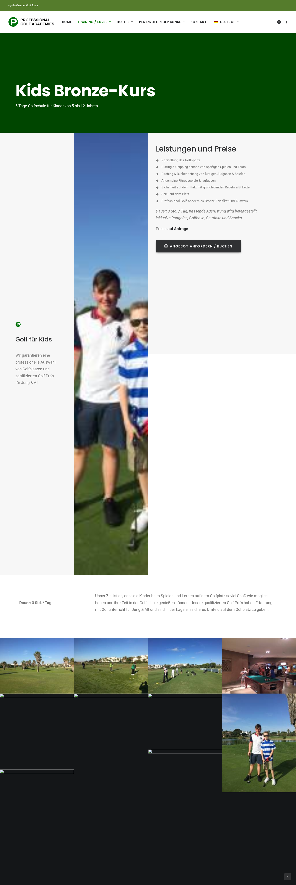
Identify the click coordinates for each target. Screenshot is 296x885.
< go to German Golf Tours (23, 5)
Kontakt (199, 22)
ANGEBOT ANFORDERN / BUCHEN (201, 246)
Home (67, 22)
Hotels (123, 22)
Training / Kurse (92, 22)
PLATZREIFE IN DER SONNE (160, 22)
